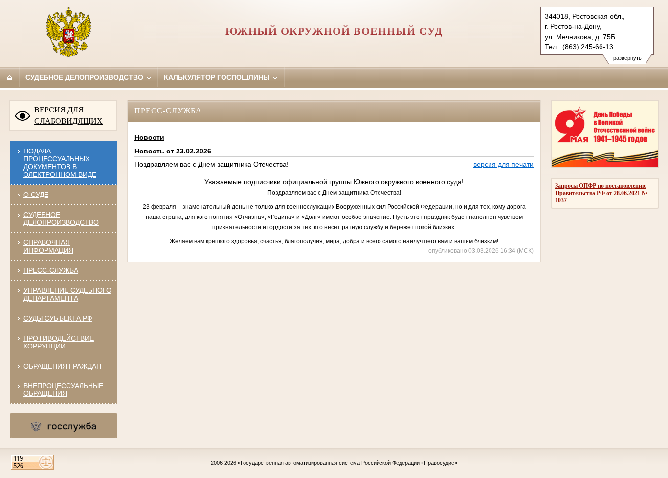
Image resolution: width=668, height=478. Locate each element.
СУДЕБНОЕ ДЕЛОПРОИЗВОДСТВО (61, 218)
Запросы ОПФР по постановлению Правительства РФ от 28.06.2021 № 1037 (601, 193)
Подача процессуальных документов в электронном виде (59, 162)
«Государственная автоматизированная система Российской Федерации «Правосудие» (347, 463)
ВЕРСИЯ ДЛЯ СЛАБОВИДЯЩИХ (68, 115)
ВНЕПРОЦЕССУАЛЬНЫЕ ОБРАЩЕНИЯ (63, 389)
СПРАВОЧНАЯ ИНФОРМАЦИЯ (48, 246)
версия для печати (503, 164)
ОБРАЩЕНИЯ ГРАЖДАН (62, 366)
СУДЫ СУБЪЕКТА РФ (57, 318)
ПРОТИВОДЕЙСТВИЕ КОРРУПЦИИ (58, 342)
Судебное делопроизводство (85, 77)
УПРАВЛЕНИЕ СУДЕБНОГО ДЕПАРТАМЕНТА (67, 294)
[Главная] (10, 77)
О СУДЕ (35, 194)
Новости (149, 137)
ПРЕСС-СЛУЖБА (50, 270)
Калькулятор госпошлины (218, 77)
